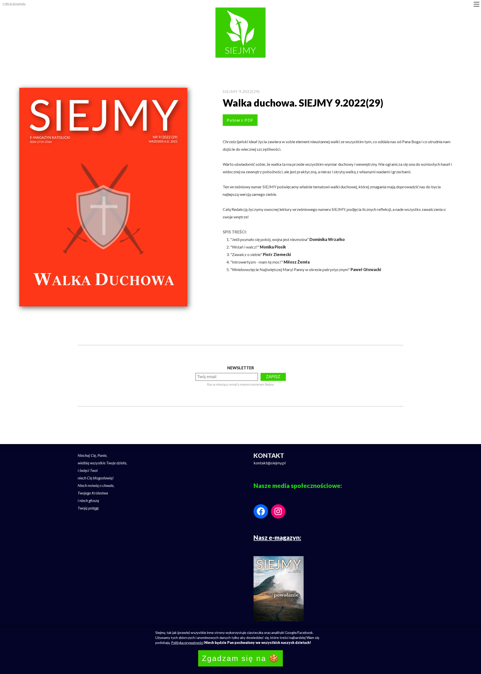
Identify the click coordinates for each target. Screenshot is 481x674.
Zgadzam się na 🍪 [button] (240, 658)
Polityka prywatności (187, 642)
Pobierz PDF (240, 120)
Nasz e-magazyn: (277, 537)
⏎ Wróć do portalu (14, 3)
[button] (476, 4)
